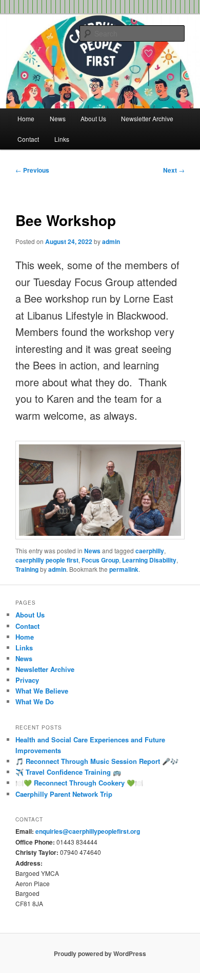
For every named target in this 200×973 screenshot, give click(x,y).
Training (26, 569)
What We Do (34, 701)
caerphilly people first (46, 560)
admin (111, 241)
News (58, 118)
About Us (93, 118)
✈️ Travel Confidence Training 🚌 (68, 772)
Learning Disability (149, 560)
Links (61, 139)
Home (25, 118)
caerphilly (149, 550)
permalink (123, 569)
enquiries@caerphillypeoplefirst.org (87, 831)
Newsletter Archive (147, 118)
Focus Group (100, 560)
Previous (32, 170)
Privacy (27, 680)
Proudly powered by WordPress (100, 953)
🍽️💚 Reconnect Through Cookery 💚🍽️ (79, 783)
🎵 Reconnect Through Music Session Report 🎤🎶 (96, 761)
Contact (28, 139)
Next (174, 170)
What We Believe (41, 691)
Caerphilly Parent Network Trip (63, 794)
